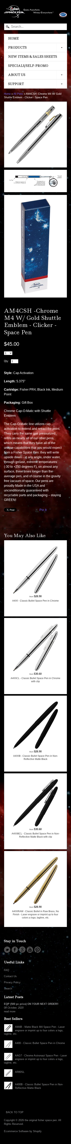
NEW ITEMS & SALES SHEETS (32, 57)
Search (8, 988)
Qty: (6, 361)
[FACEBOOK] (15, 950)
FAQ (6, 970)
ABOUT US (16, 75)
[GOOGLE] (22, 949)
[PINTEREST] (37, 950)
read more (9, 1011)
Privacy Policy (12, 982)
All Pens (18, 93)
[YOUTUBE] (30, 950)
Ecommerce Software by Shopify (23, 1131)
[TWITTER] (7, 950)
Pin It (43, 510)
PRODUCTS (17, 47)
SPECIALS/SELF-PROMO (28, 66)
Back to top (14, 1112)
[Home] (35, 13)
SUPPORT (16, 84)
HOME (13, 38)
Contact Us (10, 976)
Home (7, 93)
